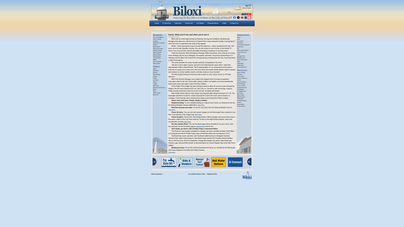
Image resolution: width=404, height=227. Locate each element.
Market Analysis (241, 97)
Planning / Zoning (157, 50)
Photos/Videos (212, 23)
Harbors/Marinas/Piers (243, 50)
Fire (238, 48)
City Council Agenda (158, 37)
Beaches (155, 72)
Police (238, 61)
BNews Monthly (241, 72)
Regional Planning (241, 100)
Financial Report (241, 83)
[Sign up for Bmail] (245, 19)
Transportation (156, 57)
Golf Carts (155, 80)
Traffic (224, 23)
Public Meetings (157, 56)
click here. (201, 105)
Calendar (177, 23)
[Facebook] (234, 19)
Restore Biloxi (240, 104)
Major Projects (156, 46)
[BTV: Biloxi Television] (244, 15)
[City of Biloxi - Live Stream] (249, 15)
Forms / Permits (157, 39)
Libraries (155, 44)
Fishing (155, 78)
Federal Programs (241, 82)
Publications (240, 98)
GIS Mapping (240, 89)
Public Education (157, 52)
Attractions (155, 70)
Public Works (240, 65)
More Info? (155, 94)
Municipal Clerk (241, 56)
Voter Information (157, 61)
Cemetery (239, 74)
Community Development (243, 44)
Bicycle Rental (156, 74)
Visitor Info (189, 23)
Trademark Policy (212, 174)
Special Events (160, 29)
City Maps (200, 23)
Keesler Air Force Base (159, 43)
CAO (238, 39)
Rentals (239, 102)
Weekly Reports (241, 106)
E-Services (167, 23)
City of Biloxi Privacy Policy (196, 174)
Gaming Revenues (242, 87)
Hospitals (155, 41)
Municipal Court (241, 57)
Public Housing (157, 54)
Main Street (156, 85)
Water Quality (156, 63)
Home (157, 23)
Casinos (155, 76)
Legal (238, 54)
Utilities (155, 59)
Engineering (240, 46)
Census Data (240, 76)
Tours (154, 91)
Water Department (242, 67)
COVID (239, 80)
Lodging (155, 83)
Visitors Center (157, 93)
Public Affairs (240, 63)
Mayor (238, 37)
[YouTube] (242, 19)
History (155, 82)
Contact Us (234, 23)
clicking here (200, 126)
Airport (154, 68)
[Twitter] (238, 19)
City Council (240, 41)
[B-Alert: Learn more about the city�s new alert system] (249, 19)
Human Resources (242, 52)
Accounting (240, 43)
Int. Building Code (241, 91)
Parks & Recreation (158, 48)
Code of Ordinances (242, 78)
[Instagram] (230, 19)
